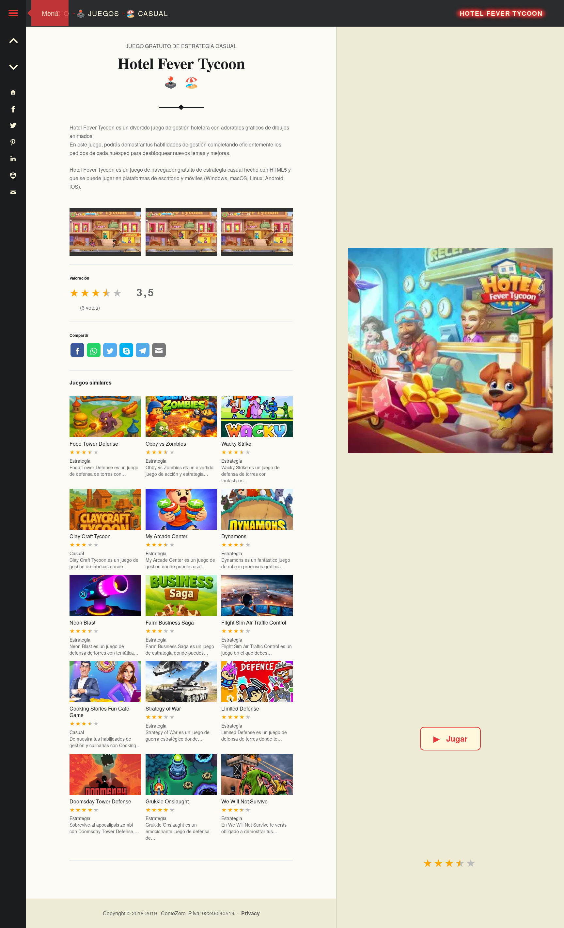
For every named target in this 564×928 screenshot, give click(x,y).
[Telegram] (142, 350)
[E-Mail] (159, 350)
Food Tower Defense (94, 443)
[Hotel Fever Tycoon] (450, 350)
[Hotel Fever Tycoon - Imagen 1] (105, 232)
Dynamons (233, 536)
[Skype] (126, 350)
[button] (13, 13)
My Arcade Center (166, 536)
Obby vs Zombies (166, 443)
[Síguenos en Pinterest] (13, 141)
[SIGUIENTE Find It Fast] (13, 39)
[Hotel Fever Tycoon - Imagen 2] (181, 232)
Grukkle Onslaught (167, 801)
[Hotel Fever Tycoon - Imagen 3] (257, 232)
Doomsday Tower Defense (100, 801)
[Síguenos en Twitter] (13, 125)
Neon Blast (82, 622)
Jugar (450, 738)
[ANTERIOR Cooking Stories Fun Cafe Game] (13, 65)
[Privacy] (13, 175)
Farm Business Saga (170, 622)
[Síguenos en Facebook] (13, 108)
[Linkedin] (13, 158)
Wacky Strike (236, 443)
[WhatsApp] (94, 350)
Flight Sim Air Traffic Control (253, 622)
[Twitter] (110, 350)
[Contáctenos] (13, 191)
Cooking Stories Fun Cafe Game (99, 712)
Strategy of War (163, 708)
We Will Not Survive (244, 801)
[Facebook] (77, 350)
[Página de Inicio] (13, 92)
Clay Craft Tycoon (90, 536)
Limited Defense (240, 708)
